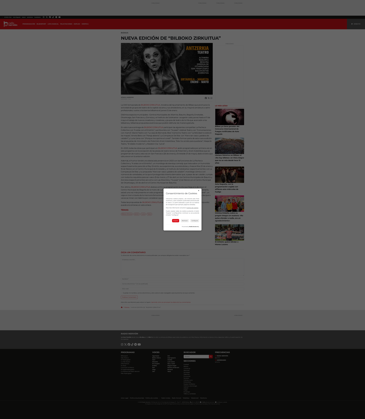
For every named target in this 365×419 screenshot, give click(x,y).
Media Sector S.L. (194, 226)
